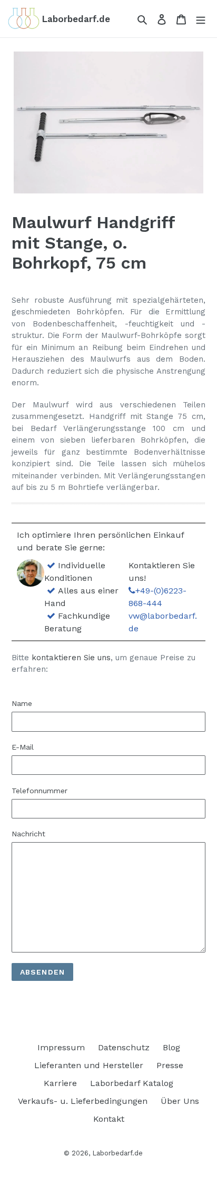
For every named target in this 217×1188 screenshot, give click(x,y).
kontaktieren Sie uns (71, 657)
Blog (171, 1047)
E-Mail (23, 747)
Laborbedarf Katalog (131, 1083)
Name (22, 703)
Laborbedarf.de (117, 1153)
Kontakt (108, 1119)
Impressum (61, 1047)
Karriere (60, 1083)
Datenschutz (124, 1047)
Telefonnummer (39, 790)
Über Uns (180, 1101)
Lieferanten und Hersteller (88, 1065)
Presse (169, 1065)
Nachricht (28, 833)
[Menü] (200, 18)
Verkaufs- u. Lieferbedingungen (82, 1101)
